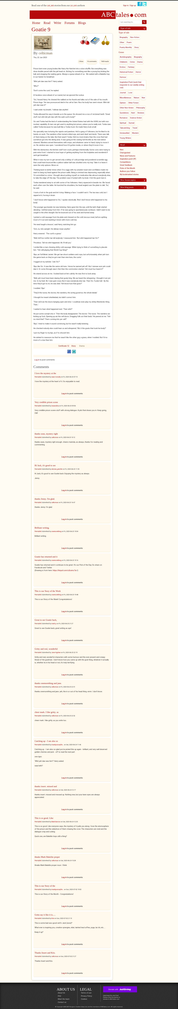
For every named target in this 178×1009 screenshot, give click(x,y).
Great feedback (126, 165)
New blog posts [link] (127, 187)
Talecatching (125, 128)
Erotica (122, 67)
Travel (134, 128)
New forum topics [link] (128, 180)
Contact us (62, 1002)
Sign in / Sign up (129, 5)
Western (135, 133)
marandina (55, 406)
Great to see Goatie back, (46, 620)
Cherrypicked (125, 153)
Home (36, 23)
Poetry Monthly (126, 47)
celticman (45, 53)
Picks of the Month (127, 168)
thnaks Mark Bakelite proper (47, 857)
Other (122, 42)
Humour (123, 77)
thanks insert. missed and (46, 786)
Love (130, 93)
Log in (36, 360)
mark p (53, 623)
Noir (143, 98)
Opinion (123, 103)
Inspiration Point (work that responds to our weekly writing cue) (132, 85)
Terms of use (86, 993)
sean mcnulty (56, 377)
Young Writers (125, 138)
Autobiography (125, 57)
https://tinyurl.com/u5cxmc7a (65, 570)
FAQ (59, 996)
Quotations (124, 113)
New (121, 150)
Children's (123, 62)
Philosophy (140, 108)
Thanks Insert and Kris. (45, 953)
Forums (70, 23)
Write (57, 23)
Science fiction (136, 118)
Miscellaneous (125, 98)
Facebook (69, 352)
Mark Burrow (55, 822)
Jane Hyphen (56, 652)
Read (47, 23)
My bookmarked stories (129, 174)
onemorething (56, 531)
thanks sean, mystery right (46, 434)
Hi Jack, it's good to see (45, 465)
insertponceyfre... (57, 745)
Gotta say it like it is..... (45, 915)
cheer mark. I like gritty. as (46, 712)
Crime (132, 62)
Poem (129, 42)
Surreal (131, 123)
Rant (133, 113)
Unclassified (124, 133)
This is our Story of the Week (48, 591)
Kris (52, 918)
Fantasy (131, 67)
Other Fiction (133, 103)
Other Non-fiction (127, 108)
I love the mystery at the (45, 373)
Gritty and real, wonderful (46, 649)
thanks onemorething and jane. (48, 683)
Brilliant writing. (42, 528)
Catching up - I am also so (46, 741)
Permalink (38, 377)
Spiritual (123, 123)
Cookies (84, 999)
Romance (123, 118)
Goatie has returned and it (46, 556)
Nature (136, 98)
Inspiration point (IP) (128, 159)
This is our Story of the (45, 886)
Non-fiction (134, 37)
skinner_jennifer (56, 469)
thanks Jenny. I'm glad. (45, 499)
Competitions (125, 162)
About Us (61, 993)
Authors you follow (127, 171)
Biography (124, 37)
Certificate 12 (63, 346)
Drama (82, 346)
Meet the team (64, 999)
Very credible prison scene (46, 402)
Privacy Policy (86, 996)
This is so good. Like (44, 818)
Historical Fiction (126, 72)
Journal (123, 93)
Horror (138, 72)
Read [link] (122, 145)
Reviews (141, 113)
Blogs (82, 23)
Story (73, 346)
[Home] (89, 14)
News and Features (127, 156)
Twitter (74, 352)
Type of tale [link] (125, 28)
